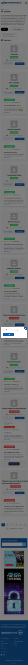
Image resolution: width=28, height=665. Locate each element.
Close (8, 334)
